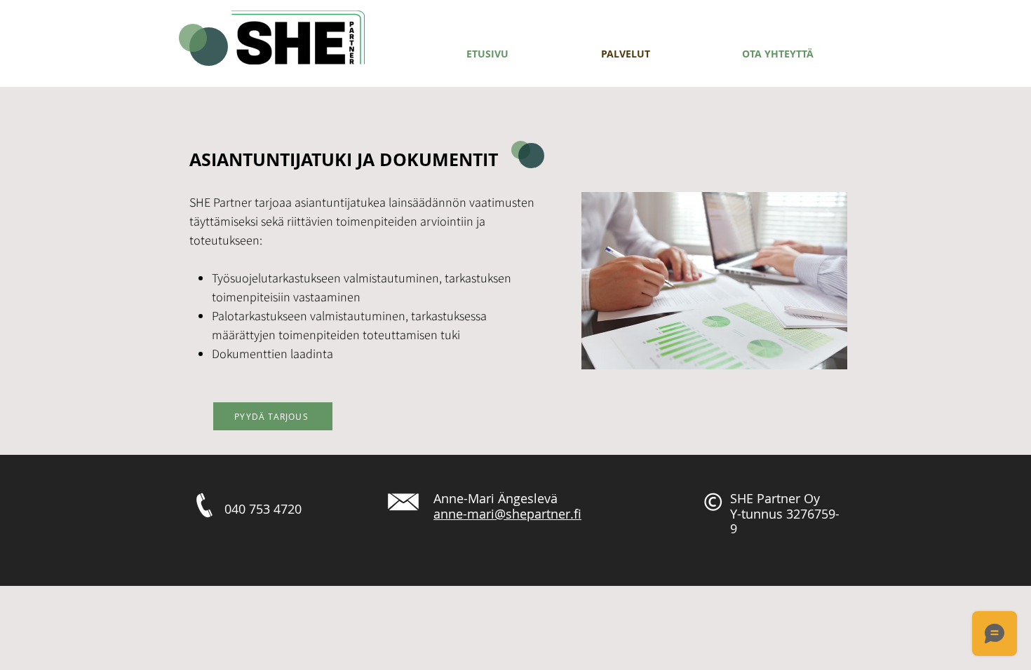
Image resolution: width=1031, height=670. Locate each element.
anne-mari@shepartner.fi (507, 513)
